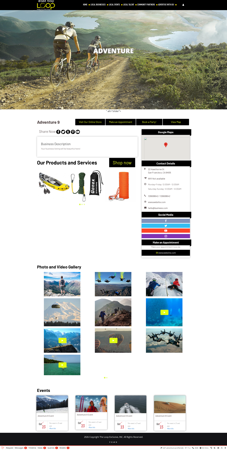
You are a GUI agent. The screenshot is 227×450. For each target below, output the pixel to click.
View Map (176, 121)
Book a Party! (149, 121)
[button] (3, 61)
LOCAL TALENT (128, 4)
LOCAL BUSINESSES (98, 4)
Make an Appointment (120, 121)
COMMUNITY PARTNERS (146, 4)
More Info (52, 428)
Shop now (122, 162)
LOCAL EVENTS (114, 4)
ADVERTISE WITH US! (166, 4)
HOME (85, 4)
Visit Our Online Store (90, 121)
